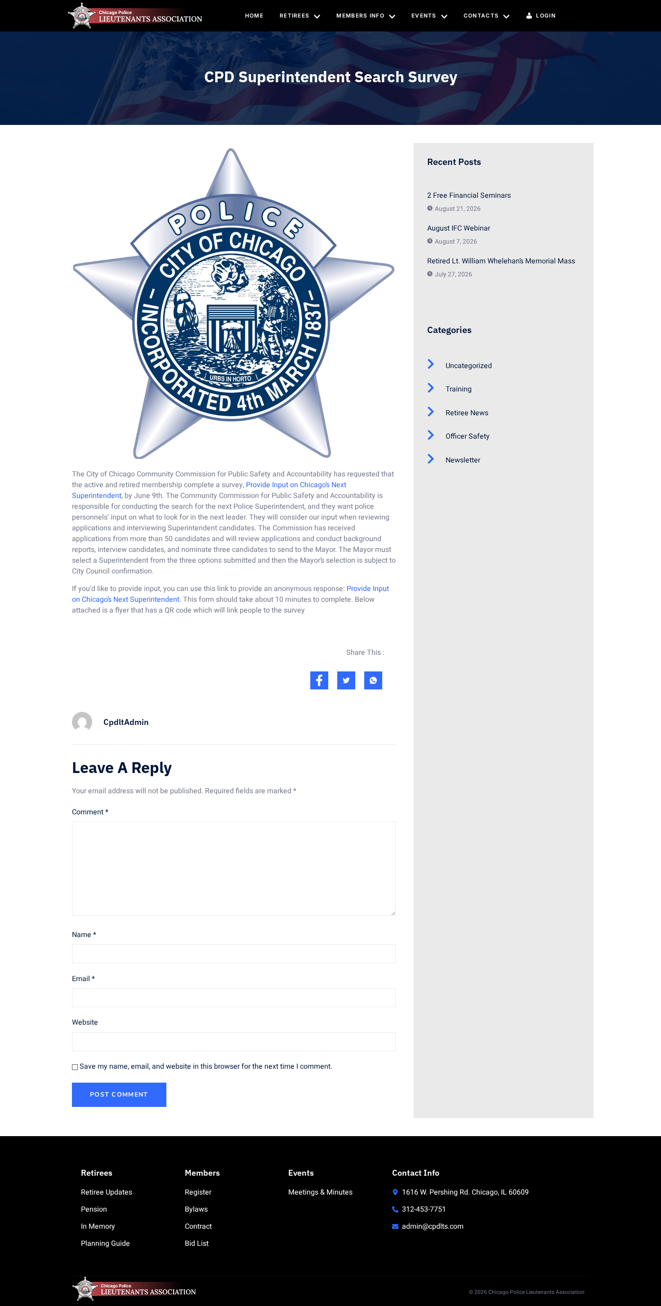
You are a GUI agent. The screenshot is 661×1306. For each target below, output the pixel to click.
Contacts (481, 15)
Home (254, 15)
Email (83, 978)
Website (85, 1022)
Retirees (294, 15)
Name (84, 934)
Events (424, 15)
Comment (90, 812)
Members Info (360, 15)
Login (546, 15)
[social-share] (319, 680)
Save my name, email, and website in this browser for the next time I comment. (206, 1066)
